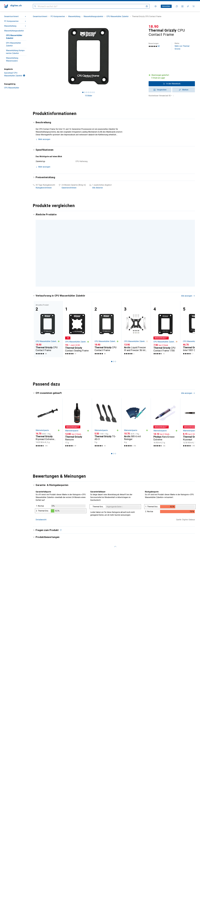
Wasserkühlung (10, 26)
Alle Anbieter (97, 188)
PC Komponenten (11, 21)
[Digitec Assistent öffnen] (177, 6)
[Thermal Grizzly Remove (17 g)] (77, 410)
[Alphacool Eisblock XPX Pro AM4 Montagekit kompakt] (165, 244)
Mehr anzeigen (44, 139)
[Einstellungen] (155, 6)
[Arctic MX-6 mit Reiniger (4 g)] (136, 410)
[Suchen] (35, 6)
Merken (185, 90)
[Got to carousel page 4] (88, 92)
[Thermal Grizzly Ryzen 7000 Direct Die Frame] (136, 244)
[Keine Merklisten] (188, 6)
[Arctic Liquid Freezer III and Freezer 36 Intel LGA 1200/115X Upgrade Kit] (136, 315)
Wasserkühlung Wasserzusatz (12, 59)
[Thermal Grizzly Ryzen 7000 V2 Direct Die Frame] (106, 244)
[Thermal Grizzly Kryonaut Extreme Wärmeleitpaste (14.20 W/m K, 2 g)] (47, 410)
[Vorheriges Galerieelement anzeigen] (32, 56)
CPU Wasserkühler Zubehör (14, 36)
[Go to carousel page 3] (115, 347)
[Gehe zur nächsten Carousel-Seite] (190, 244)
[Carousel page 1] (82, 92)
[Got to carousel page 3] (86, 92)
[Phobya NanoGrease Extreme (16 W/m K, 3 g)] (165, 410)
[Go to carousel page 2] (114, 272)
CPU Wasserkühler (11, 88)
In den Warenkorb (173, 84)
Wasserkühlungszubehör (14, 31)
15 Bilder (88, 96)
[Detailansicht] (61, 496)
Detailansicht (41, 506)
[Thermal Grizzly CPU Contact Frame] (106, 315)
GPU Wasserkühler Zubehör (13, 44)
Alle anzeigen (186, 215)
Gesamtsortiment (11, 16)
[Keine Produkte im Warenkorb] (193, 6)
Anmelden (166, 6)
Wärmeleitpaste (42, 417)
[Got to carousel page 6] (92, 92)
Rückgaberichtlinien (44, 188)
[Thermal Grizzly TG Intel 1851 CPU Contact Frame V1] (77, 244)
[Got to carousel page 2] (84, 92)
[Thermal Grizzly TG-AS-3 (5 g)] (106, 410)
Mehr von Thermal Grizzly (182, 46)
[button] (172, 76)
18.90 (154, 26)
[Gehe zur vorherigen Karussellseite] (37, 244)
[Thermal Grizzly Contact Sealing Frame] (47, 244)
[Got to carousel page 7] (94, 92)
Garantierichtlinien (69, 188)
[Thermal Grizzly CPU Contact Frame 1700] (165, 315)
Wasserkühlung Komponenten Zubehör (15, 51)
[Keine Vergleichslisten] (182, 6)
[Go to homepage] (13, 6)
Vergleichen (161, 90)
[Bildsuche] (147, 6)
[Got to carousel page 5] (90, 92)
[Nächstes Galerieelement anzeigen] (144, 56)
